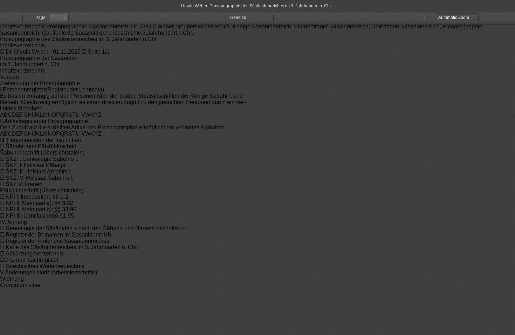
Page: (41, 17)
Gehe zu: (238, 17)
